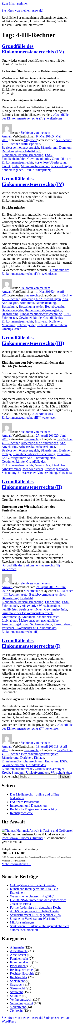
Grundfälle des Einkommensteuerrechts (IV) (33, 48)
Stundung (18, 772)
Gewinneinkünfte (38, 158)
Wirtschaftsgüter (61, 772)
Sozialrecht (17, 981)
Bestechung (9, 306)
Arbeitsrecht (18, 955)
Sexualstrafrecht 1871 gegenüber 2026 (35, 915)
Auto (24, 594)
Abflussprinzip (30, 144)
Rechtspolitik (18, 977)
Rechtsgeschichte (21, 813)
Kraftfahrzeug (11, 617)
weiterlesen (35, 116)
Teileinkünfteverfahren (52, 325)
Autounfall (27, 303)
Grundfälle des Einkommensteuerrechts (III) (33, 340)
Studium (15, 996)
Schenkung (9, 472)
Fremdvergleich (44, 458)
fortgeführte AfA (22, 458)
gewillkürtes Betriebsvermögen (22, 609)
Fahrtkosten (9, 317)
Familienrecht (19, 958)
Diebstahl (26, 598)
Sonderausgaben (12, 170)
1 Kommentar (29, 629)
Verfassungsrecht (21, 999)
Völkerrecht (18, 1007)
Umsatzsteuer (27, 472)
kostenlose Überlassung (50, 162)
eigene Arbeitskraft (27, 151)
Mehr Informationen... (16, 864)
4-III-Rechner (10, 144)
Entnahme (63, 454)
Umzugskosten (11, 329)
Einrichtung (52, 602)
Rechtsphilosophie (22, 973)
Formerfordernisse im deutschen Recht (35, 907)
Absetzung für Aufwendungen (41, 299)
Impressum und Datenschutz (28, 805)
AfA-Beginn (10, 303)
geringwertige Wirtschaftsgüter (40, 605)
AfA (65, 299)
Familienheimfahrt (14, 158)
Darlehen (8, 151)
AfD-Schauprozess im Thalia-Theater (34, 911)
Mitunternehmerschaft (35, 166)
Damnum (65, 147)
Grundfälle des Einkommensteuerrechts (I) (31, 643)
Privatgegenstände (57, 469)
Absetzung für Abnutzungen (39, 443)
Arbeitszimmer (45, 446)
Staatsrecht (17, 984)
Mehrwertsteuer (32, 469)
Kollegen (55, 321)
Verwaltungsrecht (21, 1003)
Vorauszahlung (47, 472)
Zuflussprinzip (41, 170)
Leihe (15, 166)
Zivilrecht (16, 1010)
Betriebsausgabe (12, 310)
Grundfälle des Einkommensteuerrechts (32, 319)
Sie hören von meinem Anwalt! (22, 10)
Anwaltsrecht (19, 951)
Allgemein (30, 140)
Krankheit (28, 617)
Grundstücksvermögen (50, 769)
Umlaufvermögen (37, 772)
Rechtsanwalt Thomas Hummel (22, 838)
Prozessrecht (18, 966)
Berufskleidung (46, 303)
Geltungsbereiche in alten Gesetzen (33, 885)
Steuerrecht (31, 295)
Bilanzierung (49, 147)
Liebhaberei (9, 620)
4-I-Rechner (63, 140)
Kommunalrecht (20, 962)
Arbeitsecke (26, 446)
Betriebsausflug (55, 306)
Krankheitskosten (47, 617)
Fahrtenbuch (10, 605)
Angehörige (9, 446)
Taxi (28, 170)
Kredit (6, 166)
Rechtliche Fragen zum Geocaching (33, 809)
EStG (48, 155)
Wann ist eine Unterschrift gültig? (32, 896)
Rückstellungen (61, 166)
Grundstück (42, 465)
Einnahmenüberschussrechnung (22, 155)
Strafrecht (16, 992)
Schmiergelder (26, 325)
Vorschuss (65, 472)
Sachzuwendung (41, 624)
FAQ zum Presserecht (24, 802)
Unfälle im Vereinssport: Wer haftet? (34, 918)
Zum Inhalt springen (15, 3)
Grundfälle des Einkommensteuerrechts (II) (32, 484)
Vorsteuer (8, 628)
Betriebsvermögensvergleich (20, 147)
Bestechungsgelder (31, 306)
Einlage (7, 454)
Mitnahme (8, 325)
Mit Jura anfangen (22, 922)
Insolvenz (41, 321)
